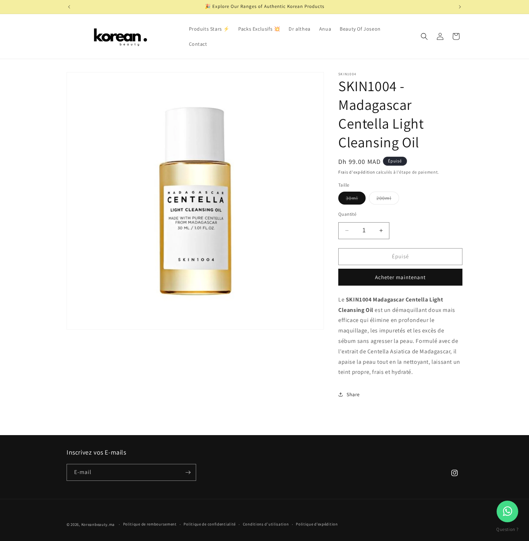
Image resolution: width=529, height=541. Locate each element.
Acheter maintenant (400, 277)
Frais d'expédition (356, 172)
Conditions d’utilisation (266, 524)
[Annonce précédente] (69, 7)
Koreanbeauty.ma (98, 524)
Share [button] (353, 394)
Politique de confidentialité (210, 524)
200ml (387, 200)
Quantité (347, 214)
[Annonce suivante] (460, 7)
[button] (424, 36)
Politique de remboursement (150, 524)
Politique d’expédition (317, 524)
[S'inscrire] (188, 472)
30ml (356, 200)
